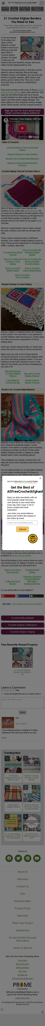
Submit (22, 529)
